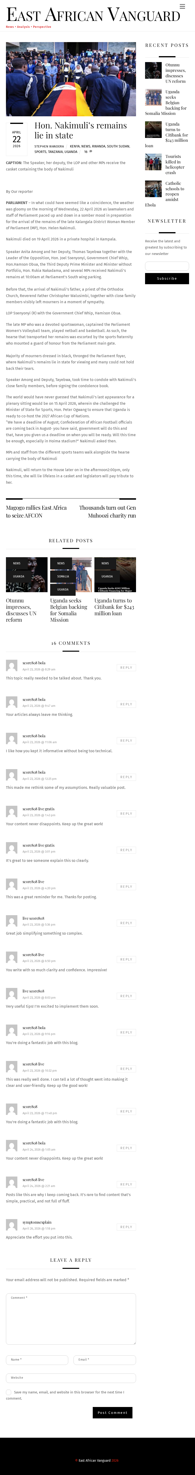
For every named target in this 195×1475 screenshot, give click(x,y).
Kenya (75, 146)
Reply (126, 668)
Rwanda (98, 146)
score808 (30, 1106)
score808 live (33, 881)
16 (86, 152)
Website (17, 1377)
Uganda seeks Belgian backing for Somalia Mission (68, 610)
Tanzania (55, 152)
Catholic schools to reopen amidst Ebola (164, 194)
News (85, 146)
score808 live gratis (38, 808)
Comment (19, 1297)
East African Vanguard (95, 1461)
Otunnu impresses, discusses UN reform (21, 610)
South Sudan (118, 146)
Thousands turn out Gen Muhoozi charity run (107, 511)
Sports (40, 152)
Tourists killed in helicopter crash (175, 164)
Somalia (63, 576)
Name (16, 1359)
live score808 (33, 918)
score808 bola (34, 662)
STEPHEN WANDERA (49, 146)
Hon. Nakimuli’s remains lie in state (80, 130)
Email (83, 1359)
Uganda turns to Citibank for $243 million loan (114, 607)
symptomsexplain (37, 1222)
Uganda (70, 152)
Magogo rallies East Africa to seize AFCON (36, 511)
